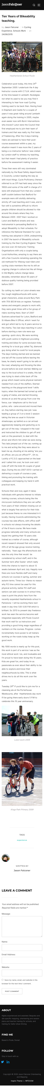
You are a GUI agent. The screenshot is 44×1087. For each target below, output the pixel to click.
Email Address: (8, 954)
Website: (6, 967)
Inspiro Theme (16, 1081)
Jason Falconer (12, 27)
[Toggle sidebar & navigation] (39, 5)
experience (22, 840)
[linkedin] (8, 1062)
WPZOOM (29, 1081)
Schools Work (19, 31)
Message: (6, 914)
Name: (5, 941)
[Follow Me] (2, 1062)
